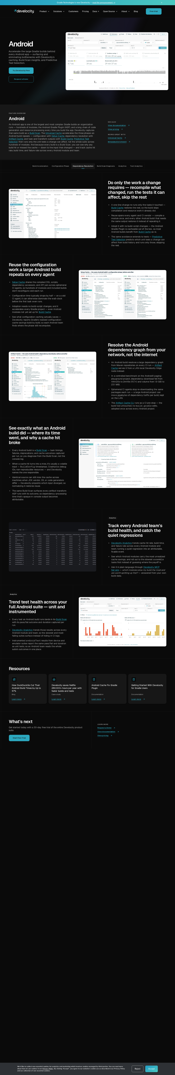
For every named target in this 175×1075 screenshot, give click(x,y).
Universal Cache (53, 133)
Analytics (122, 166)
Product (43, 11)
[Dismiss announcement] (161, 2)
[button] (117, 61)
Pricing (85, 11)
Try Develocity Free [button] (21, 70)
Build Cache (67, 138)
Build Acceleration (40, 166)
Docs (96, 11)
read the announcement (103, 3)
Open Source (109, 11)
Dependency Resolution (83, 166)
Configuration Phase (60, 166)
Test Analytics (136, 166)
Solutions (57, 11)
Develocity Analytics (121, 543)
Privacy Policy (47, 1069)
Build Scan (34, 133)
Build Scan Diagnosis (106, 166)
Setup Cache (58, 136)
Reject (137, 1069)
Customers (73, 11)
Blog (136, 11)
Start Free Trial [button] (19, 738)
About (124, 11)
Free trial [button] (154, 11)
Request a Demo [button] (21, 79)
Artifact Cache (16, 138)
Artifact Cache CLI (125, 402)
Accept (151, 1069)
